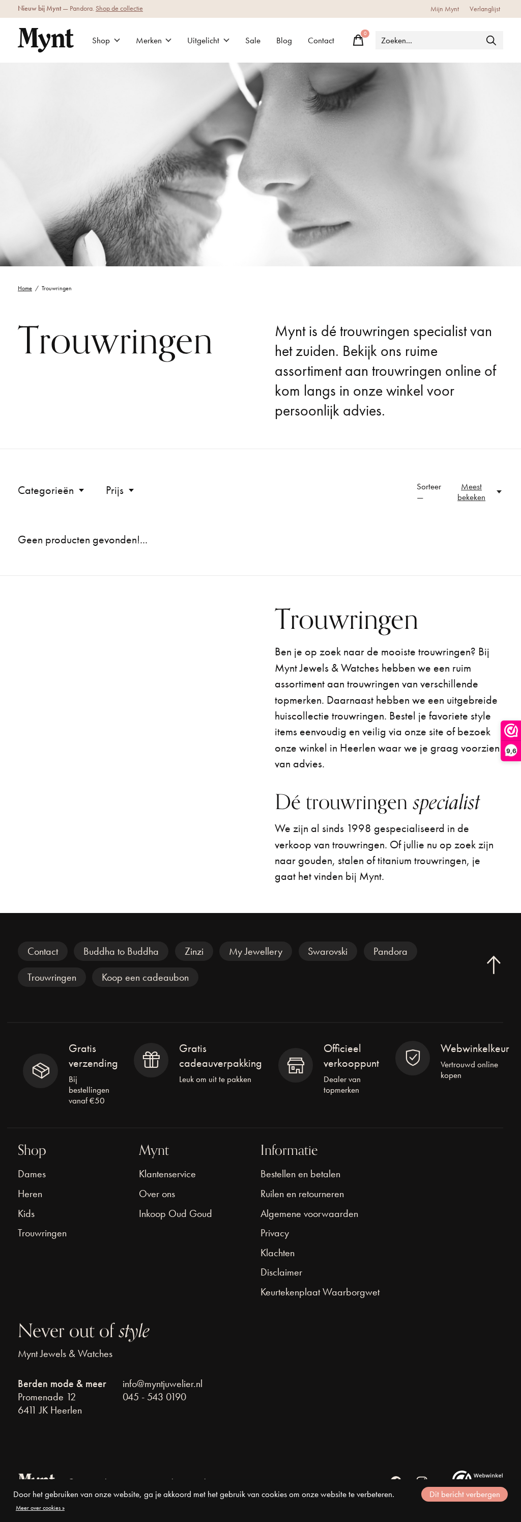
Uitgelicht (203, 40)
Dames (32, 1173)
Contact (321, 40)
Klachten (277, 1252)
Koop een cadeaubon (145, 977)
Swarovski (328, 951)
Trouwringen (51, 977)
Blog (284, 40)
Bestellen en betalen (300, 1173)
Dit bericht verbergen (464, 1494)
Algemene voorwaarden (309, 1213)
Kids (26, 1213)
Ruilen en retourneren (302, 1193)
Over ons (157, 1193)
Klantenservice (167, 1173)
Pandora (390, 951)
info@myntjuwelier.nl (162, 1383)
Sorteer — (429, 492)
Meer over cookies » (40, 1508)
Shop (101, 40)
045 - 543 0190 (154, 1396)
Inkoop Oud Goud (175, 1213)
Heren (30, 1193)
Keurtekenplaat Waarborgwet (320, 1291)
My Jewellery (255, 951)
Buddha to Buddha (121, 951)
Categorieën (46, 490)
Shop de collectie (119, 8)
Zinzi (194, 951)
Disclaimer (281, 1272)
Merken (149, 40)
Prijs (115, 490)
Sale (252, 40)
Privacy (274, 1232)
